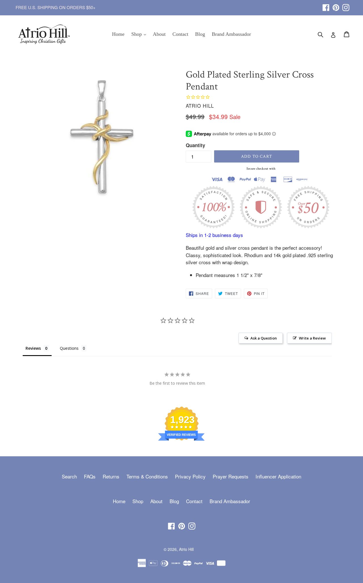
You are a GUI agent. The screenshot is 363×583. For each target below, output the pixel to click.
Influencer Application (278, 476)
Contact (180, 34)
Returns (111, 476)
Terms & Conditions (147, 476)
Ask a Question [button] (263, 338)
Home (118, 34)
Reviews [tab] (33, 348)
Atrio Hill (186, 549)
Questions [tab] (69, 348)
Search (69, 476)
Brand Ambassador (231, 34)
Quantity (195, 145)
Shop (140, 34)
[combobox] (324, 34)
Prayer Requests (230, 476)
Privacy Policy (190, 476)
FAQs (90, 476)
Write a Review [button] (312, 338)
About (159, 34)
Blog (200, 34)
